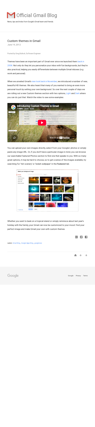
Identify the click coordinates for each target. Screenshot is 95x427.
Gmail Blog (17, 243)
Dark (77, 93)
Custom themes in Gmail (23, 41)
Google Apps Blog (27, 243)
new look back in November (44, 81)
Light (68, 93)
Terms (85, 276)
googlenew (38, 243)
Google (71, 276)
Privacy (78, 276)
